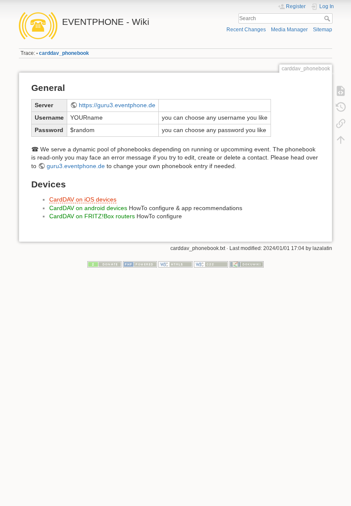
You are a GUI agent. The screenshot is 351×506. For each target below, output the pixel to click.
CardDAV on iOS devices (82, 199)
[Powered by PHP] (140, 264)
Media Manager (289, 30)
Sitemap (322, 30)
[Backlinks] (341, 123)
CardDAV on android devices (88, 208)
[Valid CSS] (211, 264)
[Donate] (104, 264)
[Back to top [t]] (341, 140)
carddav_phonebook (64, 53)
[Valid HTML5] (175, 264)
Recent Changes (246, 30)
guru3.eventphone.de (76, 166)
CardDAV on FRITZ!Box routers (92, 216)
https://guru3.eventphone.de (117, 105)
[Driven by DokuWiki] (246, 264)
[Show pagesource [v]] (341, 91)
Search (328, 18)
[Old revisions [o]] (341, 107)
